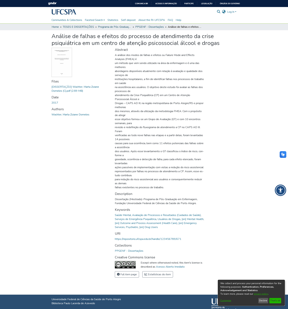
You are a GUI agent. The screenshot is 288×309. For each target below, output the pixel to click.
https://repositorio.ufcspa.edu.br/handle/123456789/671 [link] (148, 239)
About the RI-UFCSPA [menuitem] (151, 20)
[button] (64, 11)
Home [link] (55, 27)
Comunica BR (141, 4)
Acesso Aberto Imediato (170, 267)
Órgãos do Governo (230, 4)
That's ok (275, 300)
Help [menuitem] (178, 20)
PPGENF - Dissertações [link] (149, 27)
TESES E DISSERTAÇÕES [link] (78, 27)
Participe (189, 4)
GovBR (52, 3)
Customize (225, 300)
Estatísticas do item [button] (159, 274)
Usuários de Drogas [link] (169, 219)
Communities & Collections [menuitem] (67, 20)
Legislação (206, 4)
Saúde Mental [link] (123, 215)
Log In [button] (231, 12)
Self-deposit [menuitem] (128, 20)
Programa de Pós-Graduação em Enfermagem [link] (114, 27)
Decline (263, 300)
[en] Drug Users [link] (148, 227)
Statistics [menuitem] (113, 20)
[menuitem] (95, 20)
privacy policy (261, 293)
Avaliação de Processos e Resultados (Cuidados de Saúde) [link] (166, 215)
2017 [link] (55, 103)
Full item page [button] (128, 274)
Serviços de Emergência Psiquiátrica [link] (135, 219)
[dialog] (251, 293)
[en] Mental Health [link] (193, 219)
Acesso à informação (166, 4)
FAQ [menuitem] (170, 20)
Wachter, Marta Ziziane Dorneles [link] (70, 114)
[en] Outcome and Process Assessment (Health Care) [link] (146, 223)
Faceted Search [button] (94, 20)
